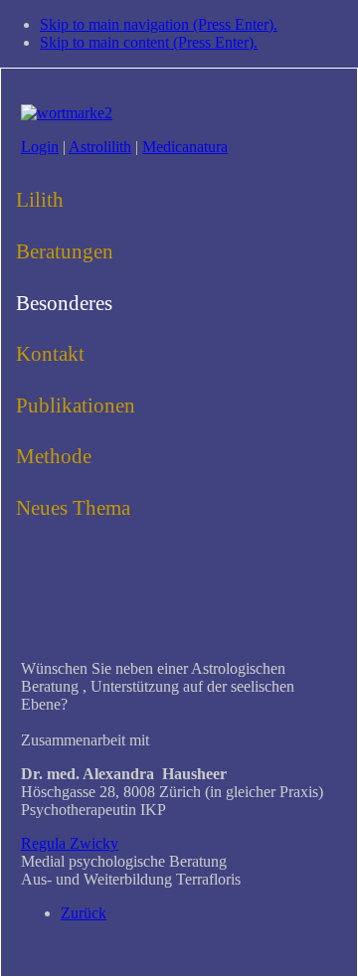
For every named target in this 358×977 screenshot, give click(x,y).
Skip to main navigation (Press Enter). (158, 24)
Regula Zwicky (69, 843)
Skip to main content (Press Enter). (149, 42)
